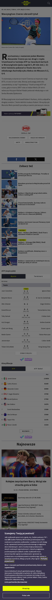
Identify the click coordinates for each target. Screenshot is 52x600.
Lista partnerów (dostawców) (16, 582)
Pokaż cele (26, 595)
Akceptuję (26, 588)
